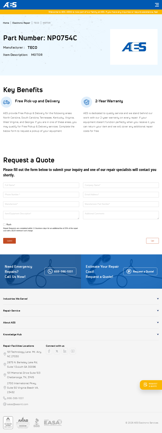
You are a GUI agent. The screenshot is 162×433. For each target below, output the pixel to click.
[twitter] (57, 351)
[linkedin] (65, 351)
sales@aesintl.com (17, 404)
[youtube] (73, 351)
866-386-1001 (15, 398)
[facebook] (49, 351)
